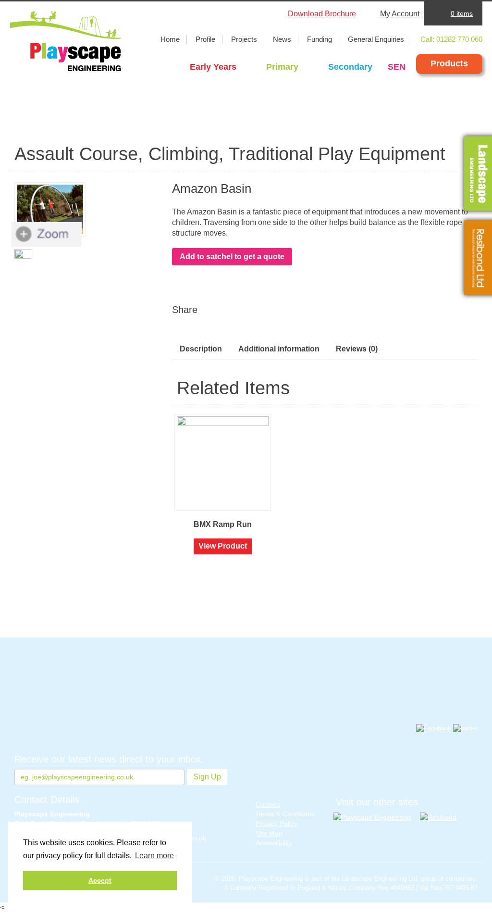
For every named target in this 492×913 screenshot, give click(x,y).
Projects (244, 39)
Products (449, 63)
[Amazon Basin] (50, 209)
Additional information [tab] (279, 349)
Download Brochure (322, 14)
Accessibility (274, 843)
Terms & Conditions (285, 814)
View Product (222, 546)
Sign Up (207, 777)
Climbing (183, 154)
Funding (319, 39)
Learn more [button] (154, 855)
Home (170, 39)
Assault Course (76, 154)
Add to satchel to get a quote (232, 256)
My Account (399, 14)
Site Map (269, 833)
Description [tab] (201, 349)
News (282, 39)
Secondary (350, 67)
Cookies (268, 804)
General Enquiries (376, 39)
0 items (462, 13)
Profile (205, 39)
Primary (282, 67)
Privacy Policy (276, 823)
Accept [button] (99, 880)
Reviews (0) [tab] (357, 349)
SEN (397, 67)
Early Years (213, 67)
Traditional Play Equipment (337, 154)
